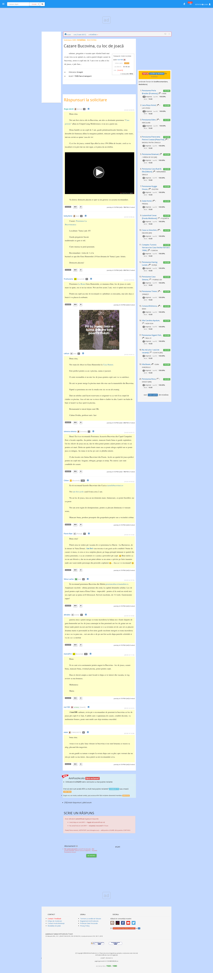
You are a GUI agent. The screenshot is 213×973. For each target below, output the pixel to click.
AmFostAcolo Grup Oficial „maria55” (124, 928)
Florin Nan (68, 533)
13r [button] (86, 654)
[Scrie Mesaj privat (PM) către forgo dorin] (88, 109)
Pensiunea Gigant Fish (151, 335)
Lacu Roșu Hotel (149, 105)
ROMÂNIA (93, 35)
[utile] (184, 4)
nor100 (120, 60)
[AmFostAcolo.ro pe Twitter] (134, 922)
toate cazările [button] (153, 395)
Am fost (89, 548)
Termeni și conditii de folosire (90, 919)
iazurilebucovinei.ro (115, 485)
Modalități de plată (54, 926)
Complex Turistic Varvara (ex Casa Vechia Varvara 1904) (156, 247)
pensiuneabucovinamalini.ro (117, 584)
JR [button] (75, 109)
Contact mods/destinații (56, 923)
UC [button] (71, 354)
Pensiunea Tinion (149, 291)
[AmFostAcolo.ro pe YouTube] (128, 922)
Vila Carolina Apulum (150, 320)
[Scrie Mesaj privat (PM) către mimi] (88, 732)
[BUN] (81, 207)
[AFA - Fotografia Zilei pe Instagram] (118, 922)
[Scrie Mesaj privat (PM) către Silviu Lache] (88, 579)
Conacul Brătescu (149, 306)
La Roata (81, 284)
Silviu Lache (69, 579)
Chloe (66, 480)
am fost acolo (78, 491)
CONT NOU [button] (67, 792)
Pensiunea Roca (149, 379)
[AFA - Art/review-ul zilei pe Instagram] (112, 922)
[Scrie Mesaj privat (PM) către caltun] (83, 353)
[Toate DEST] (79, 35)
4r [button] (83, 732)
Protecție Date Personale (89, 923)
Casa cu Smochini (149, 230)
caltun (66, 353)
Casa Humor (108, 364)
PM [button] (76, 579)
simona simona (70, 431)
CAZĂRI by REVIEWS (157, 74)
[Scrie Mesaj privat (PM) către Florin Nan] (89, 533)
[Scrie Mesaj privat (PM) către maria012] (90, 654)
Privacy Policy (85, 926)
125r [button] (82, 481)
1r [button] (84, 109)
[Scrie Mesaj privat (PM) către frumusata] (91, 279)
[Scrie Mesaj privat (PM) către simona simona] (93, 431)
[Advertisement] (51, 66)
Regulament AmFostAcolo (89, 921)
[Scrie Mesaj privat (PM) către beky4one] (86, 216)
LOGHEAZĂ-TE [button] (114, 789)
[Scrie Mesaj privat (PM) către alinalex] (86, 614)
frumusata (68, 279)
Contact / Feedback (54, 919)
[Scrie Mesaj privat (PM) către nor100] (88, 707)
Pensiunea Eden (149, 119)
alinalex (67, 614)
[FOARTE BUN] (75, 207)
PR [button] (71, 481)
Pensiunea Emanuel (150, 154)
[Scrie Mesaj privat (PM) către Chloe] (88, 480)
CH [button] (124, 60)
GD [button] (75, 279)
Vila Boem (146, 364)
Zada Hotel (147, 201)
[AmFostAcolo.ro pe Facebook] (123, 922)
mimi (66, 732)
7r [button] (86, 279)
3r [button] (83, 579)
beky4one (68, 216)
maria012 (68, 654)
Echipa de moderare (55, 921)
